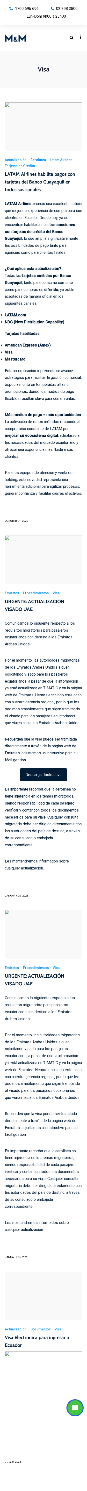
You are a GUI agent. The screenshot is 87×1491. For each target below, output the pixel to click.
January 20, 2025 (16, 895)
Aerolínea (38, 160)
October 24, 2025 (16, 521)
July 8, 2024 (13, 1461)
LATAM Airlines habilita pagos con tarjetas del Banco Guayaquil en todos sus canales (40, 181)
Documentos (40, 1329)
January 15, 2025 (16, 1257)
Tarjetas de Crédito (20, 166)
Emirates (12, 593)
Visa (56, 593)
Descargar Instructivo (43, 774)
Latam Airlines (61, 160)
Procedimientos (36, 593)
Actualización (16, 160)
